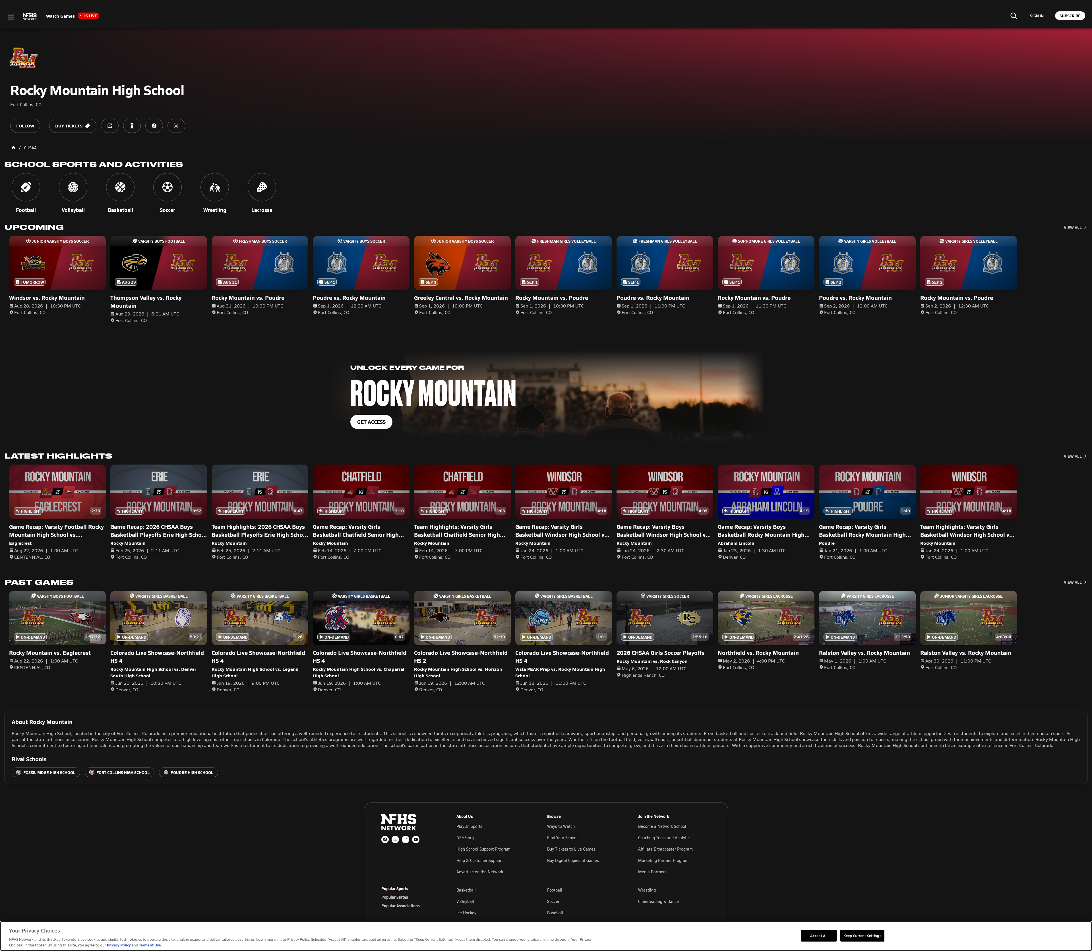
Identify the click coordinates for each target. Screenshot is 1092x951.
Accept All (818, 935)
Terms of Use (150, 945)
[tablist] (409, 896)
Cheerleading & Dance (658, 901)
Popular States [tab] (394, 897)
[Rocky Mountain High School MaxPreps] (132, 126)
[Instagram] (405, 839)
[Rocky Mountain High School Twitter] (176, 126)
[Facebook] (385, 839)
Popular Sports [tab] (394, 888)
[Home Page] (13, 147)
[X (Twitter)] (395, 839)
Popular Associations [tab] (400, 905)
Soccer (553, 901)
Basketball (466, 890)
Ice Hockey (466, 912)
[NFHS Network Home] (30, 16)
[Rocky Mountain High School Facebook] (154, 126)
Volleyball (465, 901)
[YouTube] (415, 839)
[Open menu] (11, 17)
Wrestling (647, 890)
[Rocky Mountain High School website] (110, 126)
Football (554, 890)
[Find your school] (1013, 16)
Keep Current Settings (862, 935)
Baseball (555, 912)
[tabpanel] (583, 901)
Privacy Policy (119, 945)
